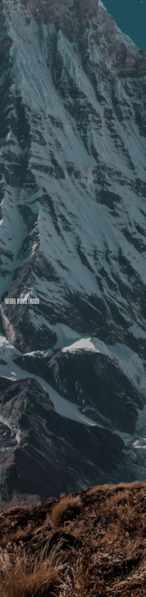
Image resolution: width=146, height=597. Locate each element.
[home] (8, 2)
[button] (141, 2)
